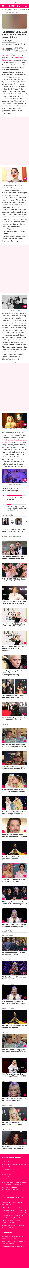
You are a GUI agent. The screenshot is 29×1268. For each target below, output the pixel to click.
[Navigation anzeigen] (3, 6)
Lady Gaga (6, 55)
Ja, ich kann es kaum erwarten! (14, 498)
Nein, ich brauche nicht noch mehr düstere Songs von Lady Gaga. (16, 508)
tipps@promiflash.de (15, 531)
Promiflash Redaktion (9, 42)
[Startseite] (14, 6)
